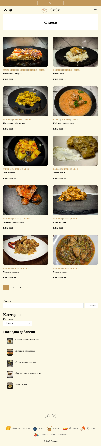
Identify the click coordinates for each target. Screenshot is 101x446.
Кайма (56, 120)
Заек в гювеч (9, 173)
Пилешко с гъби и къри (14, 123)
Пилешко (32, 70)
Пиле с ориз (58, 74)
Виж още (9, 79)
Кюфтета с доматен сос (63, 123)
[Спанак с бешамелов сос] (10, 341)
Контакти (62, 434)
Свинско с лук (59, 222)
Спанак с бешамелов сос (27, 339)
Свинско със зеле (11, 272)
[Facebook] (5, 10)
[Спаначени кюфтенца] (10, 363)
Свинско (75, 219)
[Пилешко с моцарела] (10, 352)
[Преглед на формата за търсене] (50, 3)
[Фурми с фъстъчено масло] (10, 374)
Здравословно (10, 70)
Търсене (7, 301)
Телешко (25, 219)
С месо (42, 70)
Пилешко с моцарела (12, 74)
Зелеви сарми (59, 173)
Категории (8, 319)
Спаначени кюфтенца (25, 362)
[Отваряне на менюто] (95, 10)
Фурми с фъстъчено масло (28, 373)
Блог (53, 434)
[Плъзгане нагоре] (94, 442)
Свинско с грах (60, 272)
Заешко (7, 169)
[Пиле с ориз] (10, 385)
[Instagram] (10, 10)
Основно (22, 70)
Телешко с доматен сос (13, 222)
